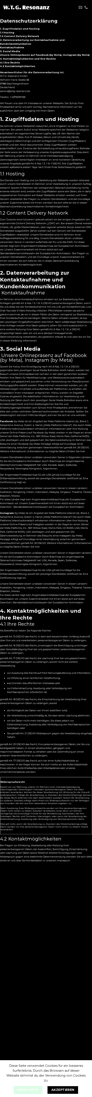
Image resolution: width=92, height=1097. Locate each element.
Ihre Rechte (12, 62)
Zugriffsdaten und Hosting (21, 28)
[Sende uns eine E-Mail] (80, 7)
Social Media (11, 51)
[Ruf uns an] (86, 7)
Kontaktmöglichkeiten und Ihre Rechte (29, 58)
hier (82, 451)
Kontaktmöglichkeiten (20, 66)
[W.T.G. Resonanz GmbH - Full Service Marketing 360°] (26, 8)
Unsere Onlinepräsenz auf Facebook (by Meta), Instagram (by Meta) (45, 54)
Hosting (8, 32)
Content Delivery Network (21, 36)
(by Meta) (12, 421)
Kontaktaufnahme (12, 47)
